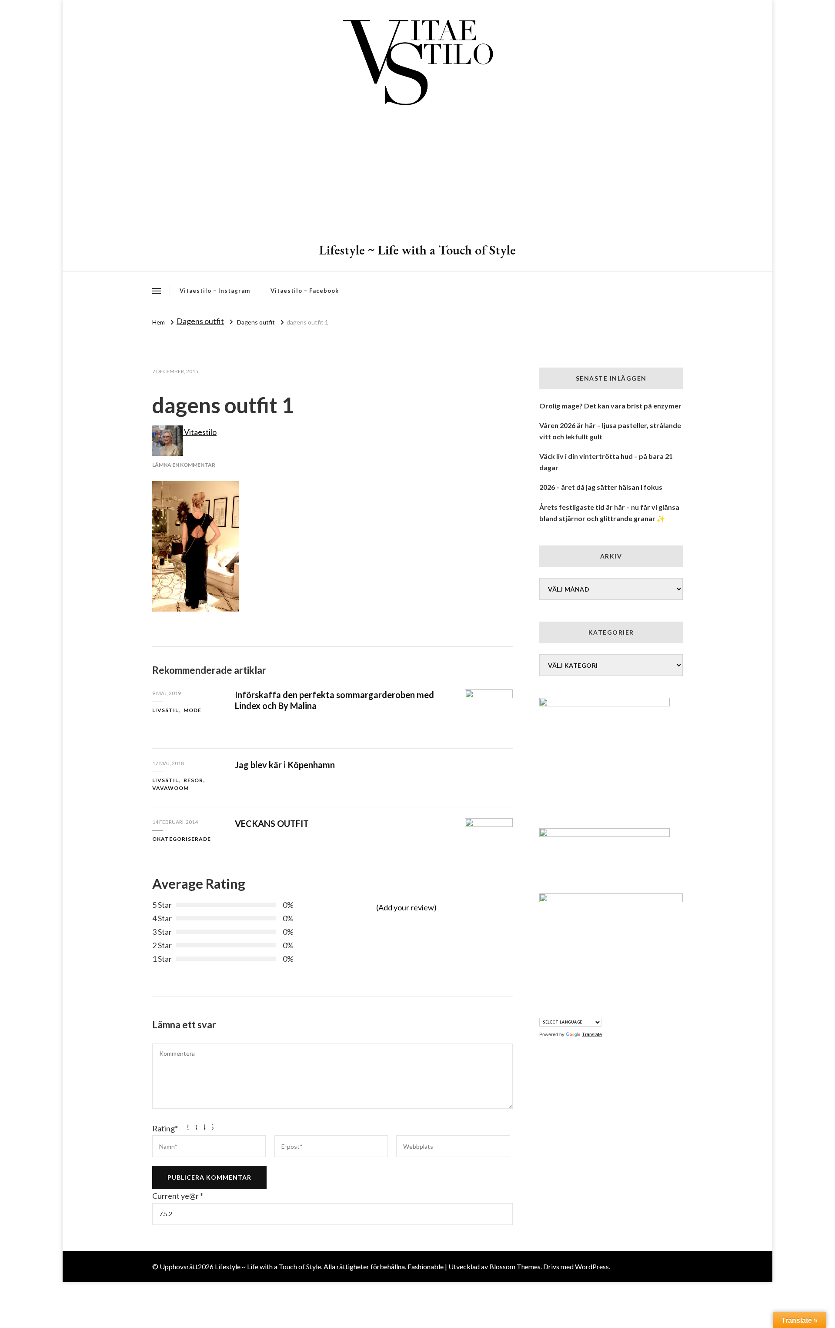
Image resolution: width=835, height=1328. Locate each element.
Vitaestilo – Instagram (215, 290)
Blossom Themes (515, 1266)
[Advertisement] (417, 176)
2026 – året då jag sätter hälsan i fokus (600, 487)
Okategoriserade (181, 839)
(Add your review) (406, 907)
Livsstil (165, 710)
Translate (592, 1034)
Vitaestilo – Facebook (305, 290)
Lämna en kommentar (183, 465)
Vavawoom (170, 788)
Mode (192, 710)
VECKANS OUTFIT (272, 823)
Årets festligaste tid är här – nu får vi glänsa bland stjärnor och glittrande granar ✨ (609, 512)
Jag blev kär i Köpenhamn (285, 764)
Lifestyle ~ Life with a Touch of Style (417, 249)
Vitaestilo (200, 432)
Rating (165, 1128)
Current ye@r (177, 1196)
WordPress (592, 1266)
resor (193, 780)
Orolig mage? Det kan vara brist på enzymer (610, 405)
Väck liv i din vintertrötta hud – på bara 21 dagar (606, 462)
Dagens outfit (200, 321)
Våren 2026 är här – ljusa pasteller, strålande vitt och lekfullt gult (610, 431)
